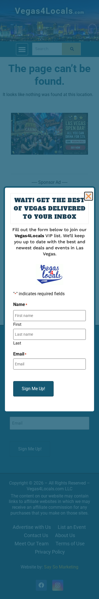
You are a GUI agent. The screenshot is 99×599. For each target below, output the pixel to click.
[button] (88, 196)
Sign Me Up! (33, 388)
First (17, 324)
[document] (49, 299)
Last (17, 343)
